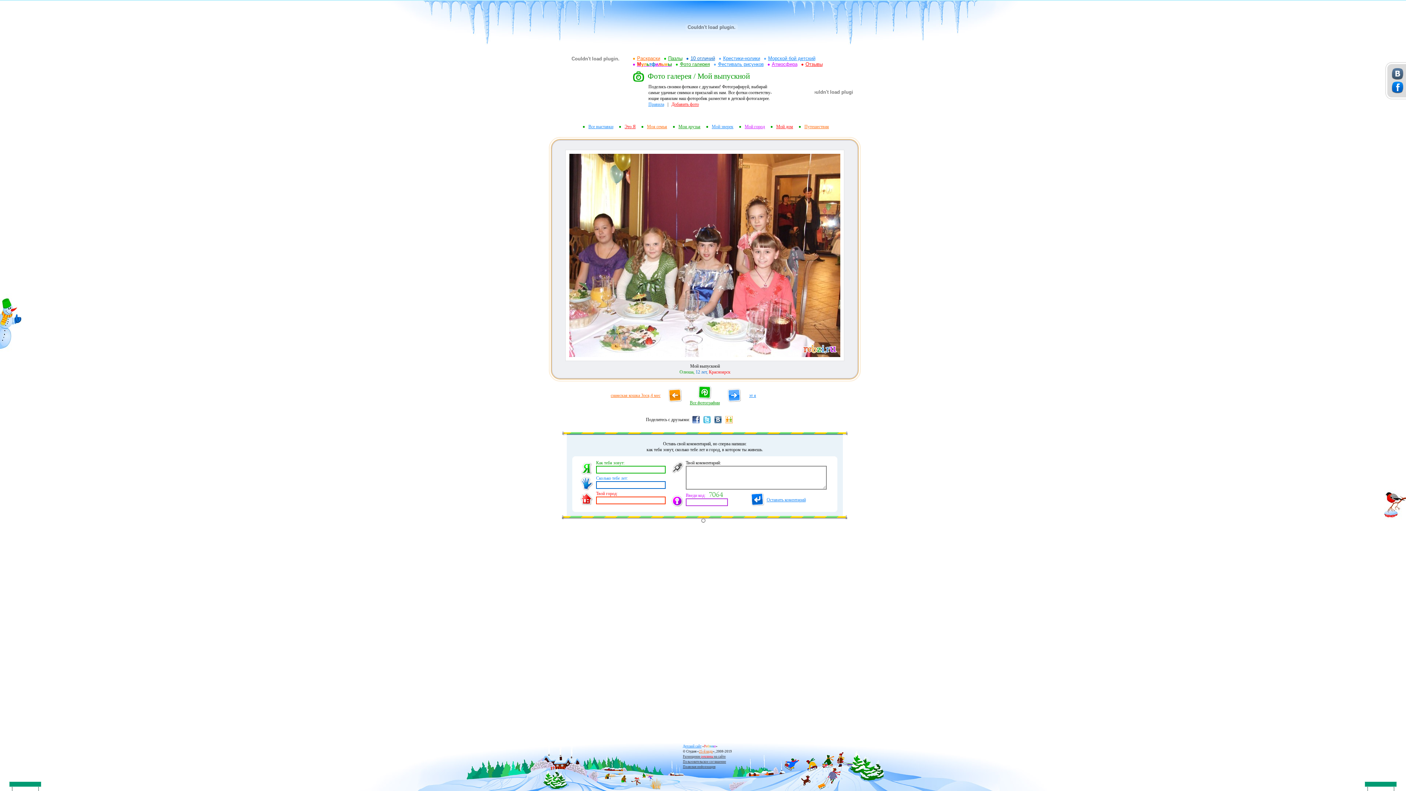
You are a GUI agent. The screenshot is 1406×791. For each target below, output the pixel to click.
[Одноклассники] (729, 423)
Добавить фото (685, 104)
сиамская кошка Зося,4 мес (636, 395)
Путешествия (816, 126)
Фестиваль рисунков (741, 64)
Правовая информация (699, 767)
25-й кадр (706, 751)
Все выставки (600, 126)
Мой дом (784, 126)
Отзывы (814, 64)
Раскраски (648, 58)
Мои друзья (689, 126)
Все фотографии (705, 402)
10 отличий (703, 58)
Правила (656, 104)
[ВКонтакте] (718, 423)
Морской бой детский (791, 58)
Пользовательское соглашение (704, 762)
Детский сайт (692, 746)
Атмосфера (784, 64)
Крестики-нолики (741, 58)
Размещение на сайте (704, 756)
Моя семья (657, 126)
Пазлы (675, 58)
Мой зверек (722, 126)
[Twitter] (707, 423)
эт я (752, 395)
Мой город (755, 126)
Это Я (630, 126)
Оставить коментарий (786, 499)
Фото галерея (695, 64)
